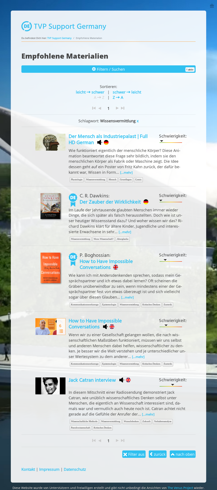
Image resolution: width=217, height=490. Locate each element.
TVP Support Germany (59, 38)
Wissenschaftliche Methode (84, 421)
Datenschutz (75, 469)
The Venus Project (180, 488)
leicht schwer (90, 92)
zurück (159, 454)
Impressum (49, 469)
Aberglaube (122, 239)
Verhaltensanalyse (162, 421)
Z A (118, 97)
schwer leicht (127, 92)
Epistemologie (109, 304)
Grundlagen (126, 179)
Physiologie (76, 179)
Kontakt (28, 469)
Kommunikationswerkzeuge (85, 304)
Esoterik (168, 304)
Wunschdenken (131, 421)
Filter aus (136, 454)
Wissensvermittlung (95, 179)
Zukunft (146, 421)
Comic (138, 179)
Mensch (112, 179)
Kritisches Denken (151, 304)
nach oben (185, 454)
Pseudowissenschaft (80, 427)
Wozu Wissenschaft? (103, 239)
